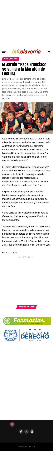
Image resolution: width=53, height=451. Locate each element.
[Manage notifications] (12, 424)
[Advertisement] (26, 24)
